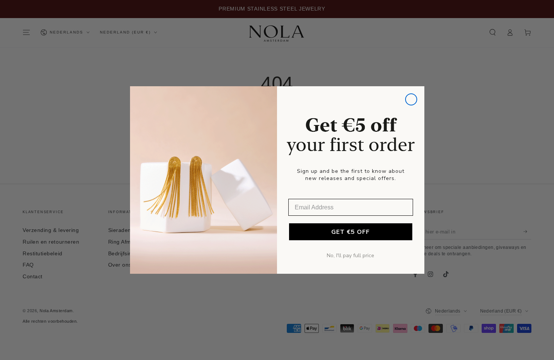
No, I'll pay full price (350, 255)
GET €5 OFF (350, 232)
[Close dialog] (411, 99)
